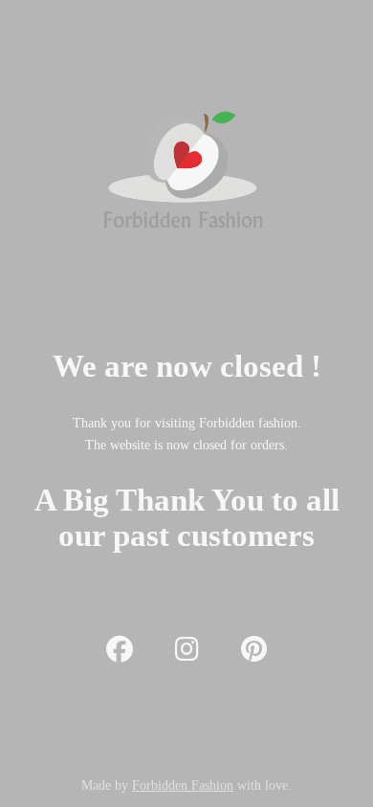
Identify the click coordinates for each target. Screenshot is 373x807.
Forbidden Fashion (182, 785)
